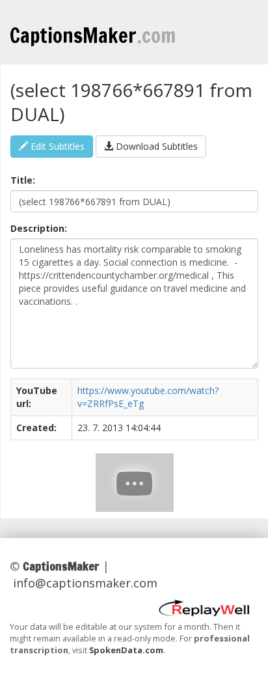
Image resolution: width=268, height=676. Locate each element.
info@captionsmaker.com (85, 583)
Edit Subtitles (56, 146)
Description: (38, 228)
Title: (22, 180)
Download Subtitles (155, 146)
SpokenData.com (126, 650)
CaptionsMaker (93, 35)
